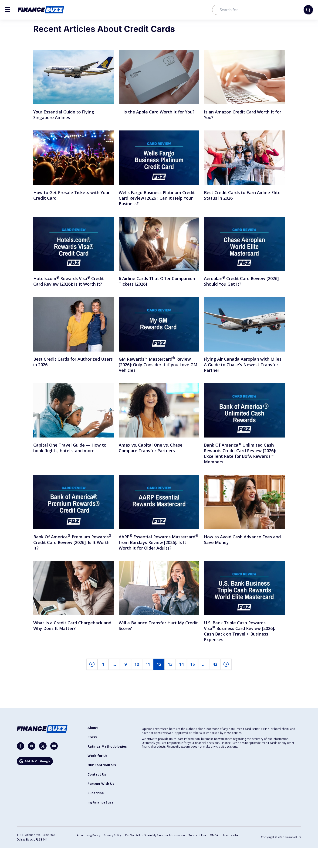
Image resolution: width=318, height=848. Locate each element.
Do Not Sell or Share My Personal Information (155, 835)
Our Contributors (102, 765)
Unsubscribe (230, 835)
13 (170, 664)
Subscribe (96, 793)
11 (147, 664)
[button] (7, 9)
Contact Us (97, 774)
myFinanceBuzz (100, 802)
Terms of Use (197, 835)
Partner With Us (101, 783)
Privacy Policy (113, 835)
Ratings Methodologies (107, 746)
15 (192, 664)
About (93, 727)
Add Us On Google (37, 761)
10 (136, 664)
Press (92, 737)
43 (215, 664)
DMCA (214, 835)
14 (181, 664)
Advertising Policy (88, 835)
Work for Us (98, 755)
